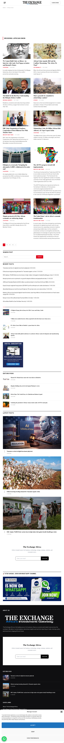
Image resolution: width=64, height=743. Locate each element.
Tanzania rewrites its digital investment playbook (16, 268)
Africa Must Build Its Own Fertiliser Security (14, 301)
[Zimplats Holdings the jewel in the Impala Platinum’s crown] (6, 388)
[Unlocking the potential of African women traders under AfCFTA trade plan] (6, 404)
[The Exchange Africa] (32, 2)
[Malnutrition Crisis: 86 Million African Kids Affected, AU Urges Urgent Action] (47, 118)
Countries (5, 67)
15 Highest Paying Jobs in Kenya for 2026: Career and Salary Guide (27, 310)
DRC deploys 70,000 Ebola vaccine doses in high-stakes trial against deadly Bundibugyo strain (28, 275)
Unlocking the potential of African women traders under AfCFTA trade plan (29, 402)
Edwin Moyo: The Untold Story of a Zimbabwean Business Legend (26, 394)
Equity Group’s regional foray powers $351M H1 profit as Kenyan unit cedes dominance (26, 285)
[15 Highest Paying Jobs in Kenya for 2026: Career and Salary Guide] (6, 312)
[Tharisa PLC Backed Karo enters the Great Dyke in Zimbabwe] (6, 379)
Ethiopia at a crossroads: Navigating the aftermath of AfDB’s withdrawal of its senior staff (16, 167)
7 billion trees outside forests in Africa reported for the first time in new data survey (30, 319)
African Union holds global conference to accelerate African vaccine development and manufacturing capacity (35, 334)
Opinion (36, 100)
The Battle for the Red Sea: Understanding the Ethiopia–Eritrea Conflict (16, 97)
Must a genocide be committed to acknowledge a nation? (44, 97)
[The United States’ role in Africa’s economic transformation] (47, 206)
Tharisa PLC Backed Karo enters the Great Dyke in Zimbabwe (26, 377)
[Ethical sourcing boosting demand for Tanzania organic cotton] (32, 472)
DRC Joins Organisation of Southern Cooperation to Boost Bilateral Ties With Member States (15, 130)
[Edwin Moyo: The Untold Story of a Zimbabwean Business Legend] (6, 396)
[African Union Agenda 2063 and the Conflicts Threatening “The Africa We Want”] (47, 51)
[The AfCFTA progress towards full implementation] (47, 155)
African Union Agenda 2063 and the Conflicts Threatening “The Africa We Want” (45, 63)
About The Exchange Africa (10, 706)
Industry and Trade (8, 134)
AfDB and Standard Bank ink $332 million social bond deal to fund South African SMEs (25, 282)
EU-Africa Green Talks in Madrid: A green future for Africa (25, 325)
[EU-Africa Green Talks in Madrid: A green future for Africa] (6, 327)
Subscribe (55, 2)
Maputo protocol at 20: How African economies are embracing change (14, 217)
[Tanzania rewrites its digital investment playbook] (32, 432)
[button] (61, 712)
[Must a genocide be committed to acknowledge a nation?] (47, 86)
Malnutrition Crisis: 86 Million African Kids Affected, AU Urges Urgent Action (47, 129)
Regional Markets (7, 100)
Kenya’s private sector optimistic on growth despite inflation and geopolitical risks (25, 278)
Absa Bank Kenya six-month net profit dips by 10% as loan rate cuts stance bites (24, 289)
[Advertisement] (32, 22)
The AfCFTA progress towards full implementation (44, 166)
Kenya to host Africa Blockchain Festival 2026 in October (18, 298)
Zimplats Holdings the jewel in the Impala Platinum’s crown (25, 386)
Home (4, 7)
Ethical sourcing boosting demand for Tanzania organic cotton (19, 271)
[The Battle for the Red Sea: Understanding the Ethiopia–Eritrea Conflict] (16, 86)
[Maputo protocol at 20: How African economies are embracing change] (16, 206)
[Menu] (5, 3)
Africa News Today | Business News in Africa (15, 709)
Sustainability (37, 67)
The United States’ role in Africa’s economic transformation (47, 217)
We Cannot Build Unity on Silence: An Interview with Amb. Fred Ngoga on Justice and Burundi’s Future (16, 63)
